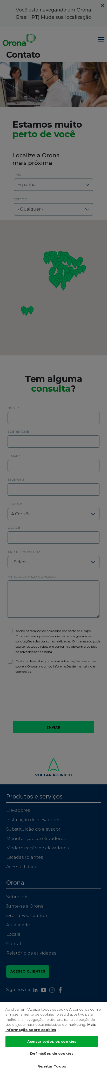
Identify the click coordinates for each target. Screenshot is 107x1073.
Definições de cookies (51, 1053)
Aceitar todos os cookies (51, 1041)
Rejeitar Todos (51, 1066)
